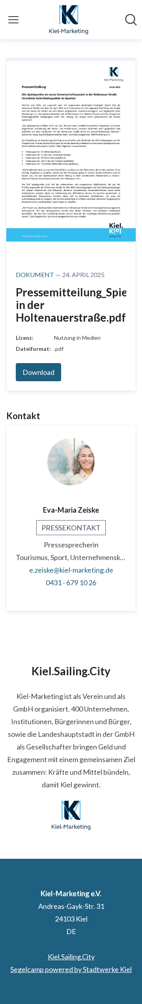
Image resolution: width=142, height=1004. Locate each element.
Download (38, 372)
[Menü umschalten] (13, 19)
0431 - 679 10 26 (71, 582)
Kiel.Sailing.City (71, 956)
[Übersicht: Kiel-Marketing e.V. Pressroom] (68, 20)
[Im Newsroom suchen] (131, 19)
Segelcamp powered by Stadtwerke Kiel (71, 969)
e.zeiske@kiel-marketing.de (71, 570)
